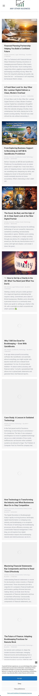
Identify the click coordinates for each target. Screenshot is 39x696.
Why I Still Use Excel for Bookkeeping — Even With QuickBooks (15, 344)
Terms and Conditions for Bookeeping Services (19, 693)
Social (10, 96)
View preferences (19, 689)
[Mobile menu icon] (4, 6)
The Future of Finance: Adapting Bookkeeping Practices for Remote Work (18, 639)
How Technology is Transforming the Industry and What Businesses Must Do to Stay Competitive (19, 502)
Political (17, 222)
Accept (19, 678)
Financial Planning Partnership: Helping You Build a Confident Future (17, 49)
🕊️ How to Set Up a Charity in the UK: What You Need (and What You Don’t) (19, 281)
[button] (36, 662)
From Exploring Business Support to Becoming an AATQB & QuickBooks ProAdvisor (18, 151)
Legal (16, 54)
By (28, 54)
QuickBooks (18, 157)
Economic (11, 54)
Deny (19, 683)
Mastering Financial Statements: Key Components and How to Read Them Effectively (19, 569)
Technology (22, 54)
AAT (5, 287)
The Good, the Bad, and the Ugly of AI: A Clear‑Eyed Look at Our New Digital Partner (19, 216)
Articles (6, 54)
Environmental (19, 508)
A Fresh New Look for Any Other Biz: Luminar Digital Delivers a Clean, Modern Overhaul (18, 90)
